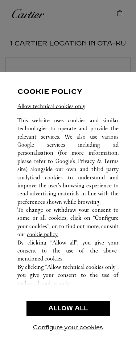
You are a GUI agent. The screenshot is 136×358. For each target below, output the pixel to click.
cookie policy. (42, 234)
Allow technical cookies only (51, 106)
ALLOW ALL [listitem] (68, 308)
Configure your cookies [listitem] (68, 327)
